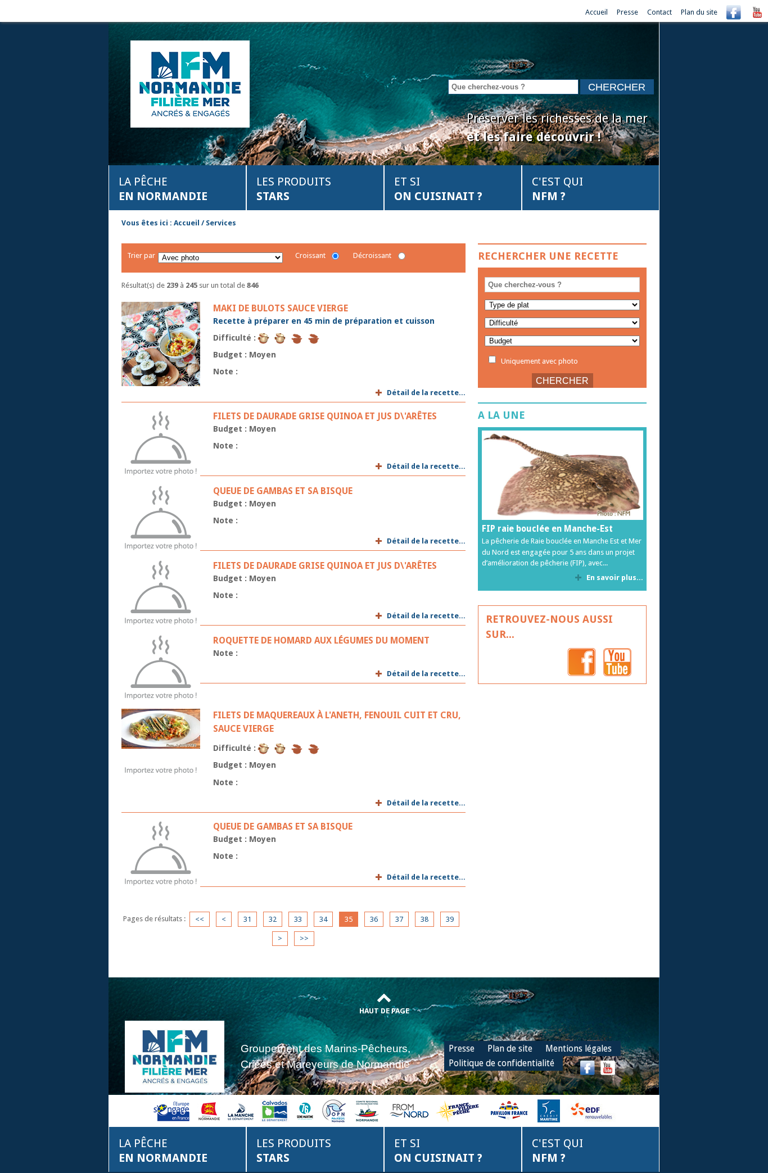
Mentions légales (578, 1048)
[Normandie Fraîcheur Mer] (190, 83)
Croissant (310, 255)
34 (323, 919)
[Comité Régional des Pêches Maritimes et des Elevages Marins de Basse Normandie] (368, 1110)
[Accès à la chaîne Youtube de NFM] (757, 12)
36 (374, 919)
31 (247, 919)
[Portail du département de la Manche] (240, 1110)
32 (273, 919)
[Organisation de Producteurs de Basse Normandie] (334, 1110)
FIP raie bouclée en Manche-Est (547, 529)
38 (424, 919)
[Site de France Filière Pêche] (459, 1110)
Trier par (141, 255)
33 (298, 919)
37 (399, 919)
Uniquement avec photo (538, 360)
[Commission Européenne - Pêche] (173, 1110)
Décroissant (372, 255)
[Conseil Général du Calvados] (275, 1110)
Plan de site (509, 1048)
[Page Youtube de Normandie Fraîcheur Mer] (617, 662)
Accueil (596, 12)
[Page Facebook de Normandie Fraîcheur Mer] (581, 662)
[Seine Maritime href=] (304, 1110)
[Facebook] (733, 12)
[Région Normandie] (209, 1110)
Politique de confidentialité (501, 1063)
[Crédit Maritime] (548, 1110)
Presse (627, 12)
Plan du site (699, 12)
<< (199, 919)
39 (450, 919)
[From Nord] (410, 1110)
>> (304, 938)
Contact (659, 12)
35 (349, 919)
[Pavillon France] (509, 1110)
